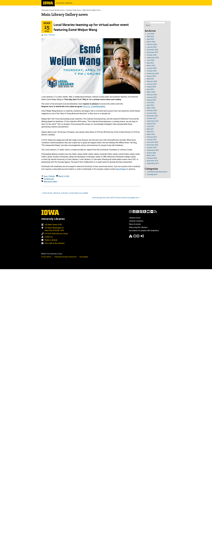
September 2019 (153, 163)
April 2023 (150, 89)
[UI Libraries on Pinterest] (141, 213)
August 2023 (151, 87)
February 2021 (152, 137)
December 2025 (152, 50)
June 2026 (150, 34)
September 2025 (153, 58)
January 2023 (152, 97)
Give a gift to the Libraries (54, 243)
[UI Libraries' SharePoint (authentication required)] (142, 237)
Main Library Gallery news (64, 14)
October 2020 (151, 147)
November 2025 (152, 52)
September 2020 (153, 150)
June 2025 (150, 60)
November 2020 (152, 145)
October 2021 (151, 118)
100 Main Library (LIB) (53, 225)
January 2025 (152, 68)
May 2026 (150, 36)
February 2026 (152, 44)
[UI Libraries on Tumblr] (144, 213)
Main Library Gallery (50, 181)
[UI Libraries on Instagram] (130, 213)
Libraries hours (135, 218)
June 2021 (150, 126)
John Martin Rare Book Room (157, 172)
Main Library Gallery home (92, 10)
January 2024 (152, 84)
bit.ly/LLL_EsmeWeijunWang (94, 106)
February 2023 (152, 95)
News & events (135, 224)
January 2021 (152, 139)
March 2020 (151, 155)
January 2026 (152, 47)
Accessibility (84, 257)
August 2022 (151, 100)
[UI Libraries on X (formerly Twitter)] (137, 213)
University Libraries (64, 3)
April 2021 (150, 132)
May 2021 (150, 129)
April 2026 (150, 39)
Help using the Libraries (138, 227)
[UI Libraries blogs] (155, 213)
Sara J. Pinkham (49, 35)
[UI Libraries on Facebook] (134, 213)
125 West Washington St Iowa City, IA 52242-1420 (54, 229)
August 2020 (151, 153)
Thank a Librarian (50, 240)
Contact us (48, 237)
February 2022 (152, 110)
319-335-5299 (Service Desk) (56, 234)
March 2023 (151, 92)
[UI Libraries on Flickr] (151, 213)
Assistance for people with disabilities (144, 230)
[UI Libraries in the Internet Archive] (130, 237)
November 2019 (152, 161)
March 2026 (151, 42)
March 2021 (151, 134)
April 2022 (150, 105)
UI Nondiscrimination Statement (65, 257)
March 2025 (151, 65)
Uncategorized (49, 179)
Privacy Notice (46, 257)
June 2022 (150, 102)
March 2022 (151, 108)
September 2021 (153, 121)
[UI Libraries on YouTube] (148, 213)
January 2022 (152, 113)
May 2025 (150, 63)
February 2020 (152, 158)
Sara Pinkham (121, 169)
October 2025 (151, 55)
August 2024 (151, 76)
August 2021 (151, 124)
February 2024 (152, 81)
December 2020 (152, 142)
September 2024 (153, 73)
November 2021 (152, 116)
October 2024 (151, 71)
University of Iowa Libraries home (52, 10)
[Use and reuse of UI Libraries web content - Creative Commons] (136, 237)
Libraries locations (136, 221)
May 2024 (150, 79)
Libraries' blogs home (73, 10)
